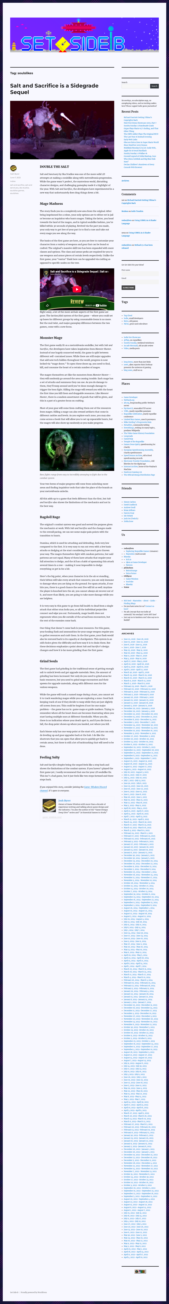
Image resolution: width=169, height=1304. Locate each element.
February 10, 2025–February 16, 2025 (139, 839)
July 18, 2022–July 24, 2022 (135, 1216)
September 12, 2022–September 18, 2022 (141, 1193)
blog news (128, 370)
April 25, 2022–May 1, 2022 (135, 1249)
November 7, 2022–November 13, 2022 (140, 1171)
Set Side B (14, 1292)
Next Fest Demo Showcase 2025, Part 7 (140, 123)
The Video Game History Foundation (139, 433)
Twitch (134, 518)
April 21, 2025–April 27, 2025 (136, 811)
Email (124, 278)
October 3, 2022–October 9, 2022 (138, 1185)
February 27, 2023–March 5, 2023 (138, 1124)
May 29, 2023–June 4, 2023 (135, 1088)
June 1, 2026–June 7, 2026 (135, 647)
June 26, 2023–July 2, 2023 (135, 1077)
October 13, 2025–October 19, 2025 (138, 742)
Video (126, 348)
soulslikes (14, 193)
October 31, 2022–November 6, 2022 (139, 1174)
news (126, 365)
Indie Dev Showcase (132, 337)
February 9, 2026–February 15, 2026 (139, 692)
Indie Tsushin (137, 211)
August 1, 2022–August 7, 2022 (137, 1210)
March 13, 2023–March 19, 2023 (137, 1119)
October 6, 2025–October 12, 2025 (138, 744)
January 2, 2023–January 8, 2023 (137, 1146)
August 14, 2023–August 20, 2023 (138, 1058)
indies (12, 181)
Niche (126, 324)
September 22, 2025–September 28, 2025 (141, 750)
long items (128, 362)
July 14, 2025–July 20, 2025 (135, 778)
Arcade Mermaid (131, 346)
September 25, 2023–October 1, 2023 (139, 1041)
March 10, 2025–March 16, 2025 (137, 828)
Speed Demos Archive (133, 455)
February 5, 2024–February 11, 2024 (139, 988)
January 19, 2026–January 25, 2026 (139, 700)
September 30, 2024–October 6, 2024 (139, 894)
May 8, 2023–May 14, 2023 (135, 1096)
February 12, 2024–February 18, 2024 (139, 986)
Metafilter (128, 425)
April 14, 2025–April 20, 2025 (136, 814)
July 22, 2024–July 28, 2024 (135, 922)
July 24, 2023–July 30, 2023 (135, 1066)
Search (124, 82)
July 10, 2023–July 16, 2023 (135, 1071)
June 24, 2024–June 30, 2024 (136, 933)
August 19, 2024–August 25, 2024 (138, 911)
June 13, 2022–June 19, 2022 (136, 1229)
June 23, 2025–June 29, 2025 (136, 786)
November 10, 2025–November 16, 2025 (141, 730)
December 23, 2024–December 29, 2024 (141, 861)
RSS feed (127, 601)
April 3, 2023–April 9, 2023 (135, 1110)
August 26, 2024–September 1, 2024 (139, 908)
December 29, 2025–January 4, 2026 (139, 708)
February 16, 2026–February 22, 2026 (140, 689)
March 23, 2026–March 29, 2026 (138, 675)
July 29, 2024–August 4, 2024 (136, 919)
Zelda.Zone (128, 521)
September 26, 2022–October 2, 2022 (139, 1188)
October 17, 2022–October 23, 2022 (138, 1180)
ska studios (24, 188)
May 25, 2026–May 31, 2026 (136, 650)
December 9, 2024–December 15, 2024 (140, 866)
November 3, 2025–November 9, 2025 (140, 733)
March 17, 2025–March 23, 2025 (137, 825)
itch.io (128, 559)
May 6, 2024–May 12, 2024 (135, 952)
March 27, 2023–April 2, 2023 (136, 1113)
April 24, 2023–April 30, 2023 (136, 1102)
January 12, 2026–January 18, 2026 (138, 703)
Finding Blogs (130, 603)
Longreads (128, 436)
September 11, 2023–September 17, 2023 (141, 1047)
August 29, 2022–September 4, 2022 (139, 1199)
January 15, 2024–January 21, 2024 (138, 997)
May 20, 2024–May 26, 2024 (136, 947)
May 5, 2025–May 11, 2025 (135, 805)
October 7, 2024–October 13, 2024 (138, 891)
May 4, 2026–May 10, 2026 (135, 658)
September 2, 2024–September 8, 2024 (140, 905)
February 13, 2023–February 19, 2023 (139, 1130)
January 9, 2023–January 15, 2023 (138, 1144)
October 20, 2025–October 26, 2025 (139, 739)
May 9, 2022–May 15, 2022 (135, 1243)
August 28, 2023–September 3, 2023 (139, 1052)
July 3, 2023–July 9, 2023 (134, 1074)
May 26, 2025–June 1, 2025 (135, 797)
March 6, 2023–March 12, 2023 (137, 1121)
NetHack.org (129, 400)
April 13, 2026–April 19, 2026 (136, 667)
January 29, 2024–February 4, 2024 (139, 991)
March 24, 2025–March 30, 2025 (138, 822)
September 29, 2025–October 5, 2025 (139, 747)
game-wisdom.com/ (52, 817)
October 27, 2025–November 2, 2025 (139, 736)
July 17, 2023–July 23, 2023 (135, 1069)
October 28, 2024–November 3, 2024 (139, 883)
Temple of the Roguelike (134, 442)
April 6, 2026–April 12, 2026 (136, 670)
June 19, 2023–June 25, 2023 (136, 1080)
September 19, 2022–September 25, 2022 (141, 1191)
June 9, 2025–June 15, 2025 (135, 791)
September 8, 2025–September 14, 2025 (141, 755)
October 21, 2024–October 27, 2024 (139, 886)
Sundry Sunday (130, 343)
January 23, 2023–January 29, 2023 (138, 1138)
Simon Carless (130, 502)
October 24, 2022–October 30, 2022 (139, 1177)
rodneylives (127, 220)
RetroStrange (131, 570)
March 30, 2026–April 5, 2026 (136, 672)
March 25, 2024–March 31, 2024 (137, 969)
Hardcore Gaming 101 (133, 472)
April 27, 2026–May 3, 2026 (135, 661)
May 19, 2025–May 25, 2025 (136, 800)
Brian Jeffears (129, 510)
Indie (126, 318)
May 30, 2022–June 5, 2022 (135, 1235)
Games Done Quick (132, 444)
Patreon (129, 565)
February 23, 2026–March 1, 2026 (138, 686)
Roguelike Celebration (133, 414)
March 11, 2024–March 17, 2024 (137, 974)
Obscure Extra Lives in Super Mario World (141, 142)
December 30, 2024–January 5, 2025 (139, 855)
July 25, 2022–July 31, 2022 (135, 1213)
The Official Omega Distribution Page (139, 475)
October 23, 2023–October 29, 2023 (139, 1030)
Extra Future (131, 573)
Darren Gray (129, 513)
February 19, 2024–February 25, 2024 (140, 983)
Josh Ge (127, 518)
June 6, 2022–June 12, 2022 (135, 1232)
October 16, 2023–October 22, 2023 (138, 1033)
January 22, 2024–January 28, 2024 (139, 994)
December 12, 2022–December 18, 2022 (140, 1157)
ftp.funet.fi (128, 408)
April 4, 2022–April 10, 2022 (135, 1257)
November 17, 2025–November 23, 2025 (141, 728)
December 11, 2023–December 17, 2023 (140, 1010)
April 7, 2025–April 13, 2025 (135, 816)
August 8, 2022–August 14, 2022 (137, 1207)
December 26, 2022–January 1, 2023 (139, 1149)
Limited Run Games (132, 419)
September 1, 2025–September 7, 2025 (140, 758)
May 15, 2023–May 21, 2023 (135, 1094)
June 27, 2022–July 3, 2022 (135, 1224)
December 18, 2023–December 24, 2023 (140, 1008)
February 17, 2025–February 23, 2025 (139, 836)
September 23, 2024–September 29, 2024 (141, 897)
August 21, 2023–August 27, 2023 (138, 1055)
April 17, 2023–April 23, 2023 (136, 1105)
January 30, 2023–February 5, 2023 (138, 1135)
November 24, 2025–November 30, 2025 (141, 725)
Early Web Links (130, 139)
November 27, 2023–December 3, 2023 (140, 1016)
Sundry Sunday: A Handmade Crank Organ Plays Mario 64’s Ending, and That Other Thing (141, 128)
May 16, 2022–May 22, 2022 (136, 1241)
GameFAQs (128, 439)
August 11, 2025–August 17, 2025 (138, 767)
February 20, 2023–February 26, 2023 (140, 1127)
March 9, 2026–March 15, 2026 (137, 681)
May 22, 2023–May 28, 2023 (135, 1091)
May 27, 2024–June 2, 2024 (135, 944)
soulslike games (17, 190)
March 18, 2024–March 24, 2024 (137, 972)
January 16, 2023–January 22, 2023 (138, 1141)
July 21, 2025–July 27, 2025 (135, 775)
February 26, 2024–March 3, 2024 (138, 980)
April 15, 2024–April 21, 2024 (136, 961)
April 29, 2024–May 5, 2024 (135, 955)
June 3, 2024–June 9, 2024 (135, 941)
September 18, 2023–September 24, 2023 (141, 1044)
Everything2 (129, 428)
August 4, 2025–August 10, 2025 (137, 769)
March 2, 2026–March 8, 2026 (137, 683)
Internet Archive (131, 466)
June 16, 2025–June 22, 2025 (136, 789)
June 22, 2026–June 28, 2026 (136, 639)
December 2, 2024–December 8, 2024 (140, 869)
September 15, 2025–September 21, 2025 (141, 753)
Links (152, 601)
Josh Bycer (14, 174)
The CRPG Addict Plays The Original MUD (141, 134)
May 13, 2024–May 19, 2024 (135, 949)
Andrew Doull (129, 507)
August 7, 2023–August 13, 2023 (137, 1060)
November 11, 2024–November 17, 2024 (140, 877)
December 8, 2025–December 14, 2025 (140, 719)
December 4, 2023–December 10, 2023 (140, 1013)
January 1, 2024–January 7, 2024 (137, 1002)
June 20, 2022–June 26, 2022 (136, 1227)
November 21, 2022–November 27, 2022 (141, 1166)
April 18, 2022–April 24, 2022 (136, 1252)
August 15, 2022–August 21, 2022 (138, 1205)
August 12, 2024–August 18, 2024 (138, 913)
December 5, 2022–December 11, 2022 (140, 1160)
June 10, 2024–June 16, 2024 (136, 938)
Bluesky (127, 557)
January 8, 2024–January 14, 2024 (138, 999)
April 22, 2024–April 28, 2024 (136, 958)
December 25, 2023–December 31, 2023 (140, 1005)
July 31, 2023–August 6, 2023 (136, 1063)
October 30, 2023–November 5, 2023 (139, 1027)
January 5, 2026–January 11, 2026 (138, 706)
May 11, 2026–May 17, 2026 (135, 656)
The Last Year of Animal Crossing (138, 137)
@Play (126, 340)
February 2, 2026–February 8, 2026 (139, 694)
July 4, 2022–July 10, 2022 (135, 1221)
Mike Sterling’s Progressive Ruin (137, 422)
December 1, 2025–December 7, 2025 (139, 722)
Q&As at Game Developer (136, 562)
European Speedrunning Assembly (138, 450)
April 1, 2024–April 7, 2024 (135, 966)
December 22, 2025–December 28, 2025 (141, 714)
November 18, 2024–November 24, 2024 (141, 875)
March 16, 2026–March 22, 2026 (138, 678)
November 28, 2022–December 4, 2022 (140, 1163)
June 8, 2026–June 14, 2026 (135, 645)
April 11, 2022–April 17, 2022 (136, 1254)
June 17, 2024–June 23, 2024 (136, 936)
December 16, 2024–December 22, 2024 (141, 864)
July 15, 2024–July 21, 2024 (135, 925)
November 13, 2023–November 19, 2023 (140, 1022)
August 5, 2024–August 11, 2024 (137, 916)
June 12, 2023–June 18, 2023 (135, 1083)
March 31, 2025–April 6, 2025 (136, 819)
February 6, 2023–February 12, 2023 (139, 1132)
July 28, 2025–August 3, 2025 (136, 772)
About (145, 601)
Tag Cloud (128, 315)
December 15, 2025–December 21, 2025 (140, 717)
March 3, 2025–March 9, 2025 (137, 830)
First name (126, 270)
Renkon (125, 211)
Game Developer (131, 397)
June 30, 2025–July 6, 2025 (135, 783)
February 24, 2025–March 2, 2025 (138, 833)
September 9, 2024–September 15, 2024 (141, 902)
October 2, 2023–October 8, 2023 (137, 1038)
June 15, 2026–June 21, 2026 (136, 642)
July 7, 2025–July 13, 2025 (134, 780)
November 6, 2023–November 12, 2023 (140, 1024)
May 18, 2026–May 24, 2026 (136, 653)
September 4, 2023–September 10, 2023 (140, 1049)
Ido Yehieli (128, 516)
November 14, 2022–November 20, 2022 (141, 1169)
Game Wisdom (132, 579)
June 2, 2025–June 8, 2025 (135, 794)
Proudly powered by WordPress (34, 1292)
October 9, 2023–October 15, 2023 (138, 1035)
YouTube (129, 582)
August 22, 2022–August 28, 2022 (138, 1202)
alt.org (126, 403)
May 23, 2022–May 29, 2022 (136, 1238)
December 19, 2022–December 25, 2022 (141, 1155)
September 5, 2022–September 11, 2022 (140, 1196)
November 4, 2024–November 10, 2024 (140, 880)
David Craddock (130, 505)
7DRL (126, 411)
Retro (126, 321)
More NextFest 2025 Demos (135, 145)
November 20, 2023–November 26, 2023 (141, 1019)
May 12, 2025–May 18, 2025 (135, 803)
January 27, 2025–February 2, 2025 (139, 844)
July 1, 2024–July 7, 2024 (134, 930)
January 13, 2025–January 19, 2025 (138, 850)
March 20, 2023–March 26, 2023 (138, 1116)
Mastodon (130, 554)
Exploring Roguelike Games (137, 551)
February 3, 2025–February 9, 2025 (139, 841)
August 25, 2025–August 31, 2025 (138, 761)
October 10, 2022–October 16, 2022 (138, 1182)
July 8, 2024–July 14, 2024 (135, 927)
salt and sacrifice (17, 185)
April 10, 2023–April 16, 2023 (136, 1108)
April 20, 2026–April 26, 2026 (136, 664)
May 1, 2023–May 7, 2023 (134, 1099)
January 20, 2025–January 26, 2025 (139, 847)
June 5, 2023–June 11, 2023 (135, 1085)
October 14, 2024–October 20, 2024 (139, 889)
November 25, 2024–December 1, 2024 (140, 872)
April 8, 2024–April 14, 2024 (135, 963)
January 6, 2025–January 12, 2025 (138, 852)
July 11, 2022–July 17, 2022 (135, 1218)
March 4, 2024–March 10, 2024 (137, 977)
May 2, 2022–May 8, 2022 (135, 1246)
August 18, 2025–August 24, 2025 (138, 764)
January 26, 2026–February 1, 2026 (139, 697)
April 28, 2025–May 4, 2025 (135, 808)
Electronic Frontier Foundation (137, 461)
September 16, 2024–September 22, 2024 (141, 900)
